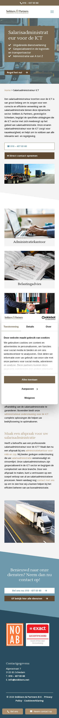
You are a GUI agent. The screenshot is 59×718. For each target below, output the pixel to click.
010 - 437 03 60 (30, 2)
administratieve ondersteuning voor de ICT (26, 414)
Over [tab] (48, 326)
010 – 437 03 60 (16, 675)
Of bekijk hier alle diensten (27, 598)
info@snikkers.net (18, 679)
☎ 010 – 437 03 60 (17, 146)
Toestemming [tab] (11, 326)
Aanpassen (28, 388)
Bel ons (14, 711)
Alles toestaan (29, 379)
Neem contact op (43, 711)
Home (7, 90)
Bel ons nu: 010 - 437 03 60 (27, 590)
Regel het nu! (15, 72)
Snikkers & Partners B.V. (28, 696)
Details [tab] (30, 326)
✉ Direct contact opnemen (22, 155)
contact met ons (45, 480)
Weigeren (29, 397)
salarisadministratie (22, 458)
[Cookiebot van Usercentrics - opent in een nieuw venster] (42, 318)
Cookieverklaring (34, 700)
